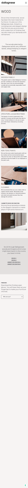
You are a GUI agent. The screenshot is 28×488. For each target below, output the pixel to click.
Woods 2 (14, 260)
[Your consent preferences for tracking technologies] (25, 485)
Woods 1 (14, 258)
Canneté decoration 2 (14, 264)
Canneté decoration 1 (14, 262)
